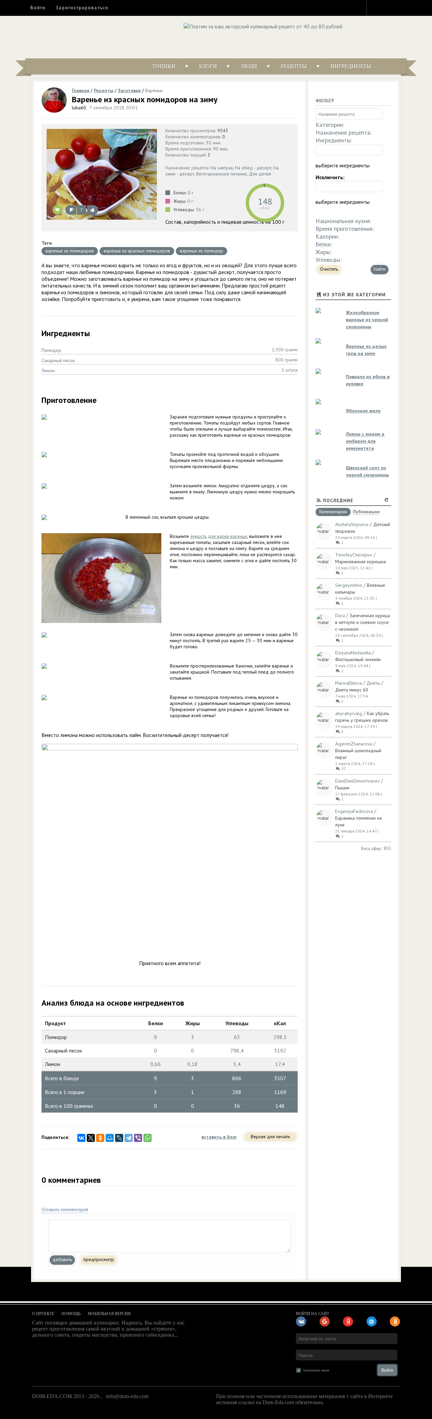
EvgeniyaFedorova (354, 811)
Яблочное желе (363, 411)
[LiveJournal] (119, 1138)
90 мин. (220, 149)
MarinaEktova (348, 683)
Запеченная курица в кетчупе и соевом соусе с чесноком (362, 622)
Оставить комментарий (65, 1209)
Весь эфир (371, 848)
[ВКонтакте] (81, 1138)
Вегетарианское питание (221, 174)
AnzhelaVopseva (352, 524)
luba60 (79, 108)
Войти (38, 7)
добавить (62, 1259)
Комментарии (333, 512)
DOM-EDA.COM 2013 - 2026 (65, 1396)
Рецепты (294, 66)
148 (265, 201)
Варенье (154, 90)
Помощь (71, 1313)
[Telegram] (129, 1138)
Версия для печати (270, 1137)
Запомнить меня (316, 1370)
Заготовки (129, 90)
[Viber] (138, 1138)
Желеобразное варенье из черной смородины (367, 319)
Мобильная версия (109, 1313)
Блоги (208, 66)
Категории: (330, 125)
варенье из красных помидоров (137, 251)
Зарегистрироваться (82, 7)
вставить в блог (219, 1137)
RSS (387, 848)
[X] (91, 1138)
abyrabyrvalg (348, 713)
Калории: (327, 236)
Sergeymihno (348, 585)
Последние (338, 500)
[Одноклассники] (100, 1138)
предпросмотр (98, 1259)
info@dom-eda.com (127, 1396)
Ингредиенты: (334, 140)
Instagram (376, 7)
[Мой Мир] (110, 1138)
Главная (80, 90)
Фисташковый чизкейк (358, 659)
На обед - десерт (253, 168)
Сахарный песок (58, 360)
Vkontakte (401, 7)
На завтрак (222, 168)
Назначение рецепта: (344, 132)
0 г (190, 193)
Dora (340, 615)
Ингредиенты (350, 66)
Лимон (48, 370)
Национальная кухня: (343, 221)
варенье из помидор (201, 251)
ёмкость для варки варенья (218, 536)
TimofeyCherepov (353, 555)
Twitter (388, 7)
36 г (200, 210)
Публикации (366, 512)
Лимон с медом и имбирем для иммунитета (365, 441)
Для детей (260, 174)
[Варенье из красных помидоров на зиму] (102, 174)
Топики (164, 66)
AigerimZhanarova (353, 744)
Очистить (329, 269)
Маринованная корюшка (360, 561)
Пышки (342, 788)
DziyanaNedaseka (353, 653)
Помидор (51, 350)
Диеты (373, 683)
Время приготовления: (345, 229)
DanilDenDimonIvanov (357, 781)
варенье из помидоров (70, 251)
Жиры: (323, 252)
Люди (249, 66)
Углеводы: (329, 260)
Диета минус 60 (351, 690)
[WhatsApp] (147, 1138)
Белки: (324, 244)
